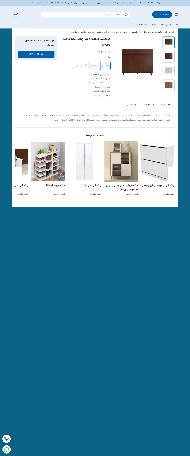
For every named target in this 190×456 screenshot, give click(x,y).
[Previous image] (118, 64)
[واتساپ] (6, 449)
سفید (92, 65)
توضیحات (166, 104)
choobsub (170, 32)
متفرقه (102, 51)
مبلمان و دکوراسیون (140, 32)
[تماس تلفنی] (6, 439)
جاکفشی (73, 32)
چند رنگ (105, 65)
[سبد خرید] (176, 14)
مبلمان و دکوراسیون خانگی (116, 32)
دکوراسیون (157, 32)
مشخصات (149, 104)
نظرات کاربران (131, 104)
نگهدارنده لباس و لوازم (91, 32)
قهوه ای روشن (80, 65)
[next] (18, 173)
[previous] (171, 173)
